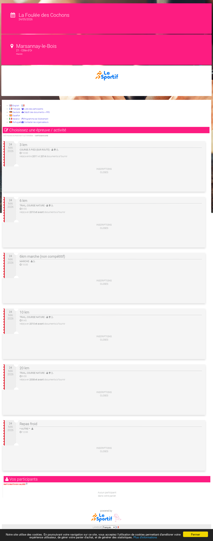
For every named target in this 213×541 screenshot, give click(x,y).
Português (17, 122)
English (15, 105)
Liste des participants (33, 109)
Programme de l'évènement (35, 119)
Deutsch (16, 112)
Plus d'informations (145, 537)
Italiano (15, 119)
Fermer (195, 534)
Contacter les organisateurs (36, 122)
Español (16, 115)
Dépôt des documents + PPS (37, 112)
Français (16, 109)
